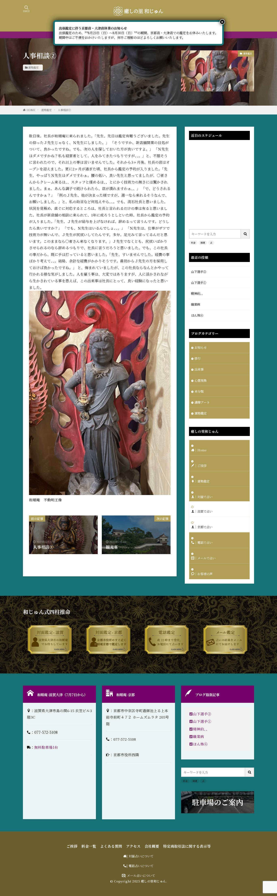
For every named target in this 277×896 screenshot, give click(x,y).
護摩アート (202, 402)
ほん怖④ (197, 315)
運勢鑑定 (33, 67)
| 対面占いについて (140, 856)
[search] (245, 234)
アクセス (133, 846)
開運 (203, 242)
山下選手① (198, 282)
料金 (193, 242)
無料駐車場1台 (46, 747)
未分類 (199, 391)
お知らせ (200, 347)
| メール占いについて (140, 875)
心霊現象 (200, 380)
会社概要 (152, 846)
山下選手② (198, 271)
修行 (197, 358)
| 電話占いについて (140, 865)
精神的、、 (198, 293)
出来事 (199, 369)
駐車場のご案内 (217, 802)
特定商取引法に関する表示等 (187, 846)
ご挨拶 (72, 846)
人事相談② (64, 110)
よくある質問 (111, 846)
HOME (31, 110)
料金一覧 (89, 846)
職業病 (195, 304)
